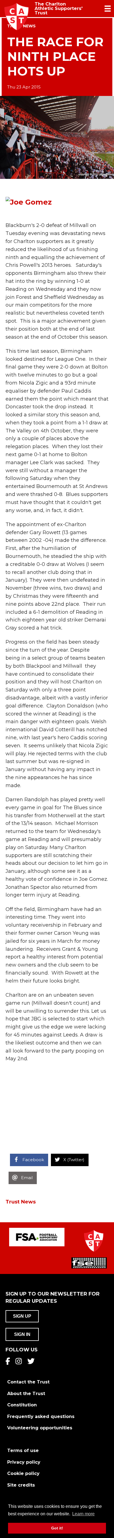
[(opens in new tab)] (36, 1237)
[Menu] (107, 8)
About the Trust (26, 1393)
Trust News (21, 1202)
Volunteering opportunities (39, 1427)
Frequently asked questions (40, 1416)
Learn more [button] (83, 1513)
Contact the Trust (28, 1382)
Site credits (21, 1485)
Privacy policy (23, 1462)
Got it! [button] (57, 1528)
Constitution (22, 1405)
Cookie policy (23, 1473)
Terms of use (23, 1450)
